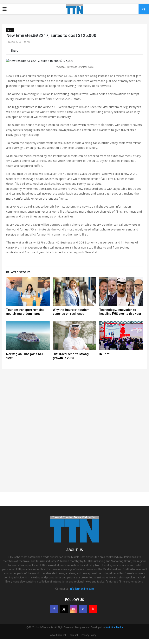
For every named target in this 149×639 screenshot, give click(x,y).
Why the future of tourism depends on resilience (71, 312)
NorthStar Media (114, 627)
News (10, 30)
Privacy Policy (88, 635)
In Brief (104, 354)
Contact (73, 635)
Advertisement (58, 635)
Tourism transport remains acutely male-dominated (25, 312)
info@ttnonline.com (82, 588)
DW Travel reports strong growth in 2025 (71, 356)
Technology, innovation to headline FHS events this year (120, 312)
